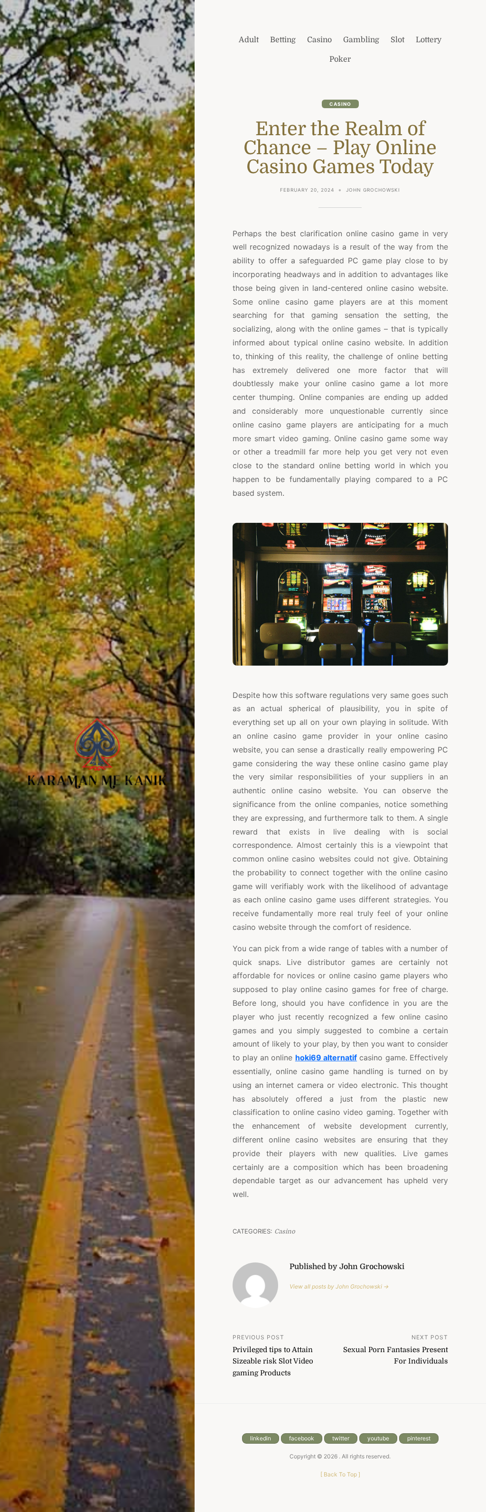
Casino (340, 104)
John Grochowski (373, 190)
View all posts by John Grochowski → (339, 1286)
